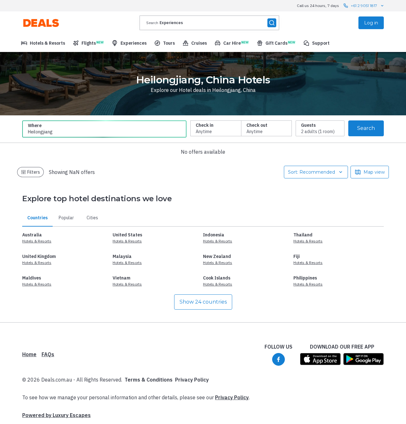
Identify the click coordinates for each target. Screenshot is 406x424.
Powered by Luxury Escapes (56, 415)
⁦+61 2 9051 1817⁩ (364, 5)
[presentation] (209, 23)
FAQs (48, 354)
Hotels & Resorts (36, 241)
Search (366, 128)
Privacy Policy (192, 379)
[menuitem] (43, 43)
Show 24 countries (203, 302)
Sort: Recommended (311, 172)
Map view (374, 172)
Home (29, 354)
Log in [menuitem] (371, 23)
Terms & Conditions (149, 379)
